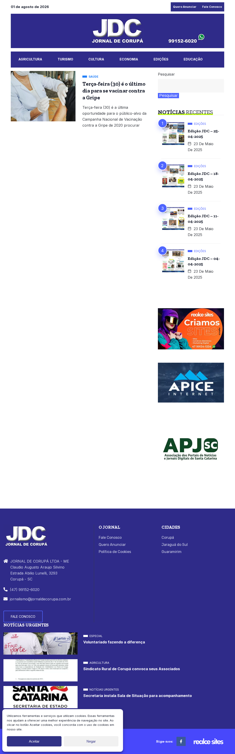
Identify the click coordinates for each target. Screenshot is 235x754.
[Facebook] (181, 741)
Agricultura (30, 59)
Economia (129, 59)
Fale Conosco (212, 6)
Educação (193, 59)
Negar (91, 741)
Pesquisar (166, 74)
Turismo (65, 59)
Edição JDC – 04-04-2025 (204, 261)
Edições (161, 59)
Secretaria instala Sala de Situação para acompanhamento (137, 695)
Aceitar (34, 741)
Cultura (96, 59)
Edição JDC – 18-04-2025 (203, 176)
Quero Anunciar (184, 6)
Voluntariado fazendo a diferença (114, 642)
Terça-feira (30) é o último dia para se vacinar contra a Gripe (113, 91)
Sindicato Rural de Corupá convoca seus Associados (131, 669)
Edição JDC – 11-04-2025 (203, 218)
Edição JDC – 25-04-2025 (203, 133)
